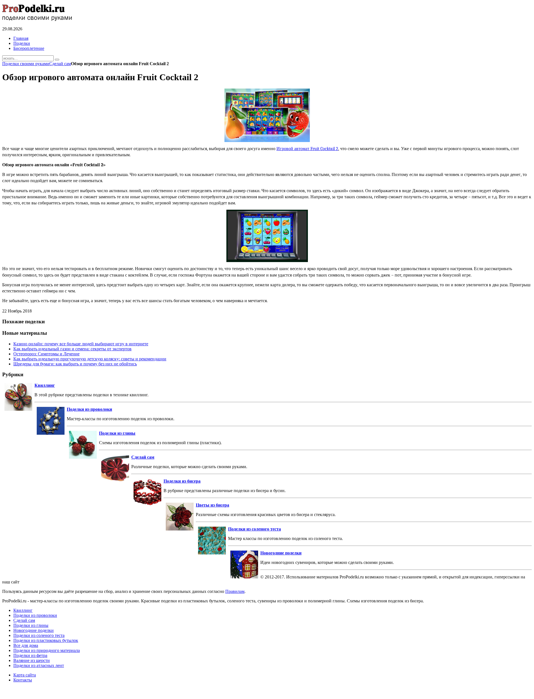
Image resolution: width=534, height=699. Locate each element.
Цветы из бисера (212, 505)
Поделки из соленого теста (254, 529)
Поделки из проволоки (89, 409)
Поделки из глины (117, 433)
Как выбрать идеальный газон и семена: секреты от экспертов (72, 348)
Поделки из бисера (182, 481)
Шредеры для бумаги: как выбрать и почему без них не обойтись (75, 363)
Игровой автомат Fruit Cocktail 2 (307, 148)
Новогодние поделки (280, 553)
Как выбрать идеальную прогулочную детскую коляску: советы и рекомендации (89, 358)
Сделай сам (60, 63)
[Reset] (57, 59)
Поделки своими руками (25, 63)
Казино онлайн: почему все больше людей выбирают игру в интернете (80, 343)
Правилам (234, 591)
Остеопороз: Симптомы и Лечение (46, 353)
